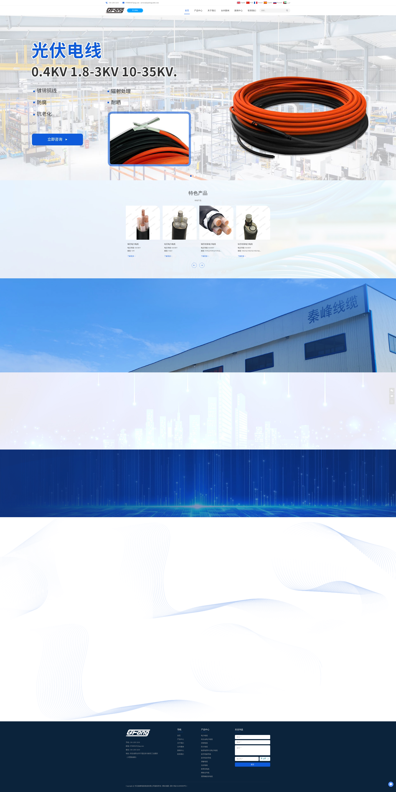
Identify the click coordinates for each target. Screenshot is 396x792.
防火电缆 (204, 747)
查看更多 (198, 326)
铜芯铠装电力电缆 (208, 244)
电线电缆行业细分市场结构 (187, 709)
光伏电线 (204, 765)
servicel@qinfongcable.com (150, 3)
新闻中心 (238, 10)
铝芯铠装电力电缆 (245, 244)
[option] (198, 97)
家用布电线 (205, 769)
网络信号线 (205, 773)
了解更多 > (131, 256)
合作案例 (225, 10)
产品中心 (198, 10)
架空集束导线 (206, 758)
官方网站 (135, 10)
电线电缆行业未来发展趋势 (237, 709)
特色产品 (198, 193)
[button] (194, 265)
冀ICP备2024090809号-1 (178, 786)
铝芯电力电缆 (169, 244)
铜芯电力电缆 (133, 244)
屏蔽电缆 (204, 761)
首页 (187, 10)
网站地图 (165, 786)
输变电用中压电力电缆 (209, 750)
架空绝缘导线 (206, 754)
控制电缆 (204, 743)
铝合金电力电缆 (207, 739)
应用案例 (198, 540)
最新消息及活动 (141, 664)
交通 (145, 638)
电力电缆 (204, 735)
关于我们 (212, 10)
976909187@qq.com (132, 3)
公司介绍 (198, 303)
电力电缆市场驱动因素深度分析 (140, 709)
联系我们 (252, 10)
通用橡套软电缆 (207, 776)
